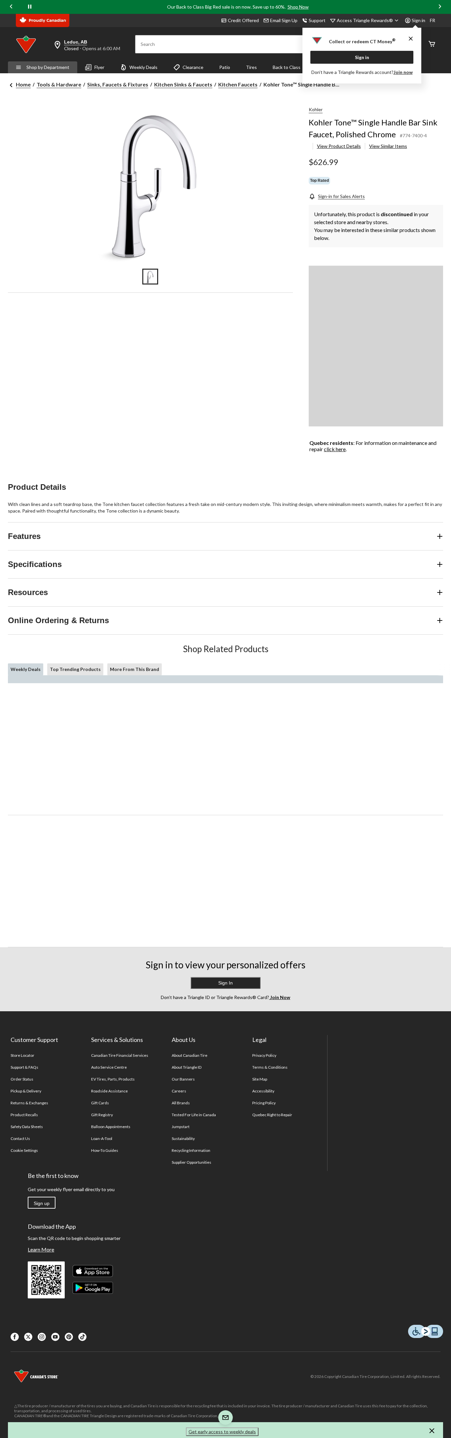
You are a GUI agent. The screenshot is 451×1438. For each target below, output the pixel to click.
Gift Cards (100, 1102)
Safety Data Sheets (27, 1126)
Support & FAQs (25, 1067)
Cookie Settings (24, 1150)
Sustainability (183, 1138)
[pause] (29, 7)
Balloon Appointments (111, 1126)
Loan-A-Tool (101, 1138)
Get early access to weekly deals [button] (222, 1431)
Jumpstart (181, 1126)
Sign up (42, 1203)
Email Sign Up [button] (283, 20)
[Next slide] (439, 7)
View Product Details (339, 146)
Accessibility (263, 1090)
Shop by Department (47, 67)
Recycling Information (191, 1150)
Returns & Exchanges (30, 1102)
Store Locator (23, 1055)
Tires (251, 67)
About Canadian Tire (190, 1055)
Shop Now (298, 7)
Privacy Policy (264, 1055)
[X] (28, 1337)
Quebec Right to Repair (272, 1114)
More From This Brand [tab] (134, 669)
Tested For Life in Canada (194, 1114)
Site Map (259, 1079)
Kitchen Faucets (238, 84)
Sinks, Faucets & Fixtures (117, 84)
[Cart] (432, 44)
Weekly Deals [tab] (26, 669)
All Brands (181, 1102)
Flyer (99, 67)
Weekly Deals (143, 67)
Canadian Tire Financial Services (119, 1055)
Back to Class (286, 67)
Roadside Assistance (109, 1090)
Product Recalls (24, 1114)
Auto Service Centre (109, 1067)
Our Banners (183, 1079)
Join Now (279, 997)
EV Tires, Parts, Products (113, 1079)
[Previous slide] (11, 7)
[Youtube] (55, 1337)
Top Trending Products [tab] (75, 669)
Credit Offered (243, 20)
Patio (224, 67)
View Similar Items (388, 146)
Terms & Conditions (270, 1067)
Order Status (22, 1079)
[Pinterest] (69, 1337)
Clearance (193, 67)
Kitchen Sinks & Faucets (183, 84)
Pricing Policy (264, 1102)
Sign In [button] (225, 983)
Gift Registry (102, 1114)
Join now (403, 72)
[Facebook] (15, 1337)
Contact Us (20, 1138)
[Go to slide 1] (150, 276)
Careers (179, 1090)
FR (432, 20)
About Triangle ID (187, 1067)
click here (335, 449)
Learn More (41, 1249)
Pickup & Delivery (26, 1090)
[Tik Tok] (82, 1337)
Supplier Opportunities (192, 1162)
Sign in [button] (418, 20)
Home (23, 84)
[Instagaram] (42, 1337)
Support (317, 20)
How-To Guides (105, 1150)
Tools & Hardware (59, 84)
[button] (432, 1431)
